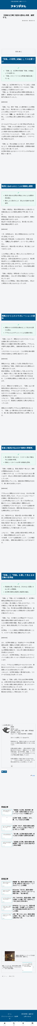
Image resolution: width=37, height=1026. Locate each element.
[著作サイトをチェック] (12, 766)
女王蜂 (4, 771)
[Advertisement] (18, 34)
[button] (33, 529)
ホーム (9, 1014)
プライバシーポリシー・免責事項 (9, 1017)
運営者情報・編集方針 (27, 1014)
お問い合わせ (27, 1016)
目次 (16, 51)
